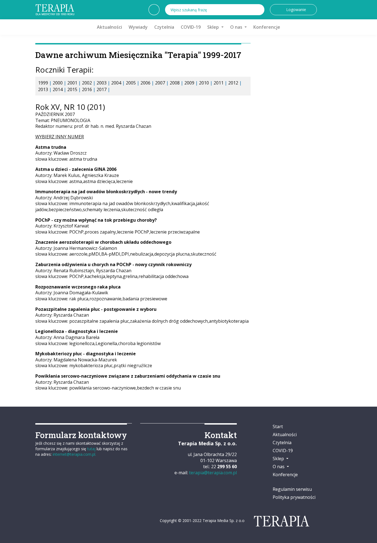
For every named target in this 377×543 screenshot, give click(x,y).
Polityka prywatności (294, 497)
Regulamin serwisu (292, 489)
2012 (233, 83)
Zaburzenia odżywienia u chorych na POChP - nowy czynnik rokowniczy (113, 264)
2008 (175, 83)
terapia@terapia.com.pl (213, 473)
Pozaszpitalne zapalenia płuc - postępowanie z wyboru (95, 309)
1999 (43, 83)
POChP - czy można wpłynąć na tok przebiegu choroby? (96, 220)
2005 (131, 83)
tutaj (91, 448)
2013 (43, 89)
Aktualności (109, 27)
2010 (204, 83)
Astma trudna (50, 147)
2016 (87, 89)
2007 (160, 83)
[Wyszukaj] (258, 10)
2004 (116, 83)
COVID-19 (191, 27)
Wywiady (138, 27)
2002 (87, 83)
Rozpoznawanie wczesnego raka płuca (78, 287)
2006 (145, 83)
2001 (72, 83)
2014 (58, 89)
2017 (102, 89)
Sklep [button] (213, 27)
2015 (72, 89)
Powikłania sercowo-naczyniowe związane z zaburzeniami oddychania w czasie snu (127, 376)
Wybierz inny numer (59, 137)
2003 (102, 83)
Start (278, 426)
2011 (219, 83)
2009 (189, 83)
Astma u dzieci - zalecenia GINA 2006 (75, 169)
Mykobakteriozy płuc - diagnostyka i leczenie (85, 354)
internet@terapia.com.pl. (74, 454)
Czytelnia (164, 27)
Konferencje (266, 27)
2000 (58, 83)
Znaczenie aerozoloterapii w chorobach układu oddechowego (103, 242)
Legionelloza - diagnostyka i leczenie (76, 331)
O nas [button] (236, 27)
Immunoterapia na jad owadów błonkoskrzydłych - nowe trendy (106, 192)
